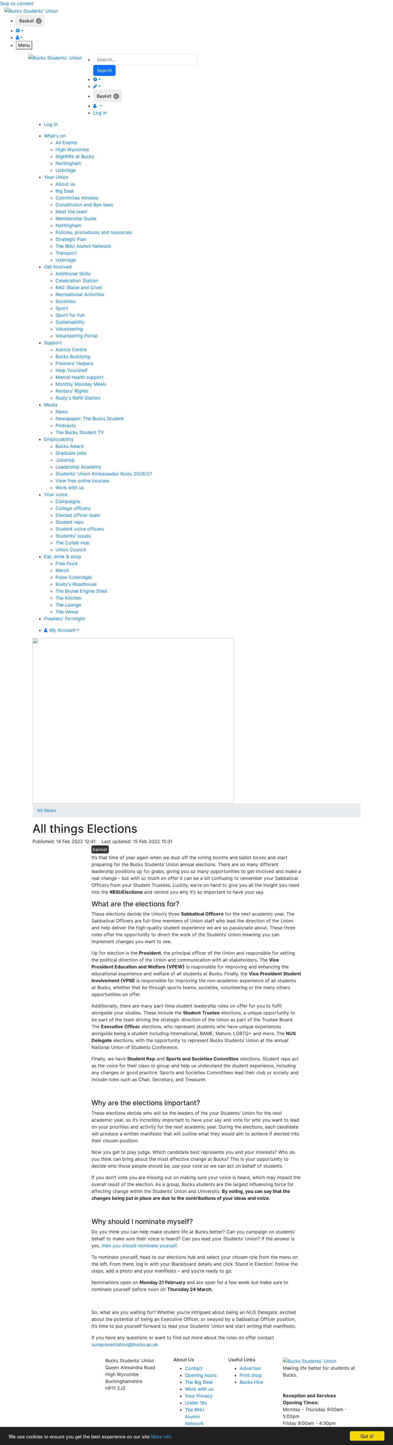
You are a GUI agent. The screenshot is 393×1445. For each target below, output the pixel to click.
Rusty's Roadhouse (76, 584)
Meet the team (71, 211)
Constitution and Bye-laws (84, 205)
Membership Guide (76, 218)
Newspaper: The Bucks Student (90, 418)
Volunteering (69, 329)
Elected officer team (78, 515)
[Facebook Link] (288, 1387)
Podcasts (66, 425)
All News (46, 810)
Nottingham (68, 163)
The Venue (67, 612)
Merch (62, 570)
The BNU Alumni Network (83, 246)
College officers (73, 508)
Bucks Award (70, 446)
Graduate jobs (71, 453)
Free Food (66, 563)
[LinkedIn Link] (308, 1387)
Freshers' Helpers (74, 363)
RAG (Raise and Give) (79, 287)
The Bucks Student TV (80, 432)
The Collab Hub (72, 543)
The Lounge (68, 605)
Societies (65, 301)
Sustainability (70, 322)
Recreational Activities (80, 294)
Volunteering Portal (77, 336)
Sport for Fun (70, 315)
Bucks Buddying (73, 356)
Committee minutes (77, 198)
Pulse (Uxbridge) (74, 577)
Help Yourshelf (71, 370)
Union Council (71, 549)
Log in (100, 113)
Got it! (367, 1436)
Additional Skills (73, 274)
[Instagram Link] (298, 1387)
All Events (66, 142)
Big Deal (65, 191)
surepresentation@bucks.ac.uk (124, 1344)
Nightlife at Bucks (75, 156)
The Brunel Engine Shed (81, 591)
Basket (26, 21)
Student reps (69, 522)
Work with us (70, 487)
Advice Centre (71, 349)
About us (65, 184)
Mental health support (80, 377)
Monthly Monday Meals (81, 384)
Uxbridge (66, 170)
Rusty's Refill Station (78, 398)
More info (161, 1436)
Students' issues (73, 536)
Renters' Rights (72, 391)
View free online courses (82, 480)
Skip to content (17, 3)
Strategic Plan (71, 239)
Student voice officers (80, 529)
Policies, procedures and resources (94, 232)
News (62, 411)
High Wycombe (72, 149)
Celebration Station (77, 280)
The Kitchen (68, 598)
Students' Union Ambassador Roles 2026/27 (104, 474)
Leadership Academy (78, 467)
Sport (62, 308)
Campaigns (68, 501)
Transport (66, 253)
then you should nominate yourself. (140, 1245)
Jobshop (65, 460)
